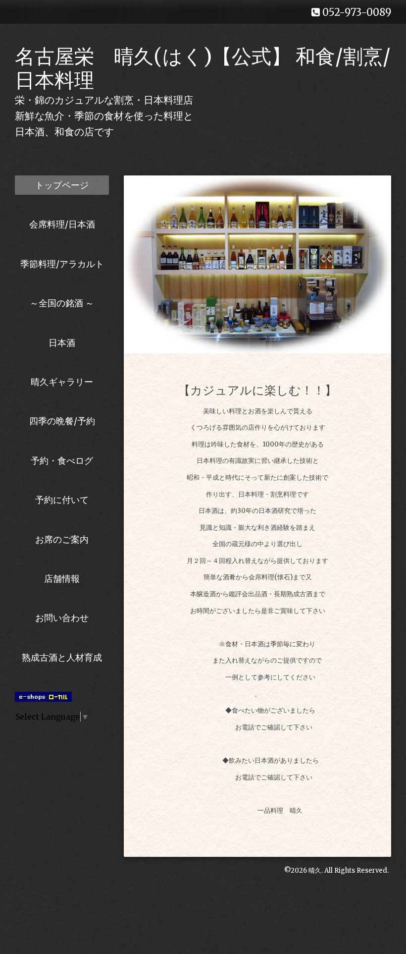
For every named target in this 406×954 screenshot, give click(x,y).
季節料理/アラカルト (62, 264)
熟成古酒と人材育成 (62, 657)
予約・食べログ (62, 460)
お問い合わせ (62, 617)
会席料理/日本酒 (62, 224)
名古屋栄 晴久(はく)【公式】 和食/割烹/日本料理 (203, 68)
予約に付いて (62, 499)
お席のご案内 (62, 539)
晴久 (314, 870)
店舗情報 (62, 578)
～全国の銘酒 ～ (62, 303)
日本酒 (62, 342)
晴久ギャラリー (62, 382)
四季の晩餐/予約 (62, 421)
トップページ (62, 185)
